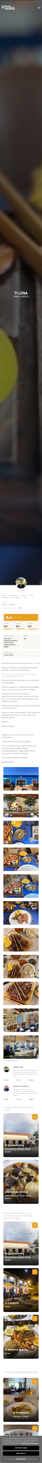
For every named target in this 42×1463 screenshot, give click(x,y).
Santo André (16, 597)
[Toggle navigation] (39, 7)
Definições (21, 1459)
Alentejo (23, 595)
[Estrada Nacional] (8, 7)
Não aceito (21, 1453)
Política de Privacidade (30, 1443)
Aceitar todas (21, 1448)
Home (4, 595)
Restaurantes (13, 595)
